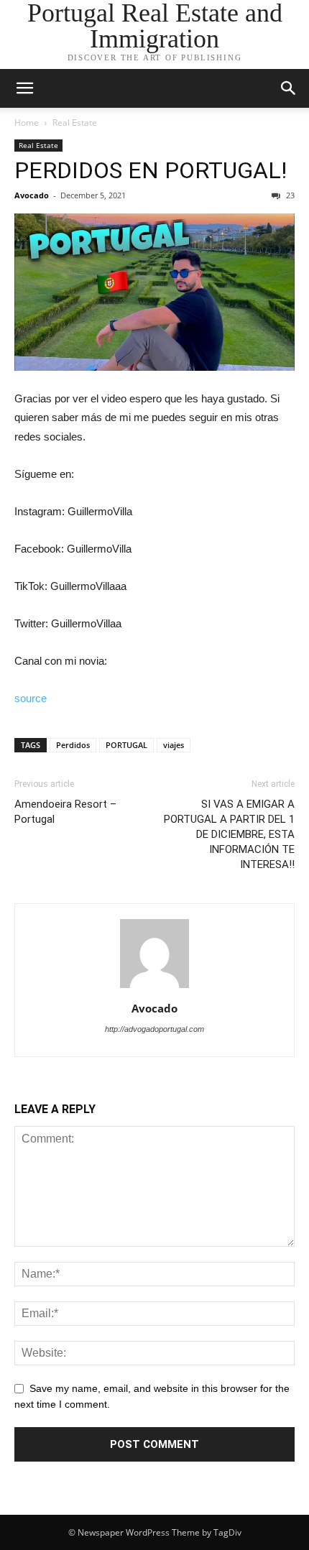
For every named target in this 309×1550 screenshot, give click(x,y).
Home (26, 122)
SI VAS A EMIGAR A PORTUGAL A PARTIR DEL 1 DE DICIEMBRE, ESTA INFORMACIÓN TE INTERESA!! (229, 834)
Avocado (31, 195)
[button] (289, 88)
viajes (173, 744)
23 (289, 195)
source (30, 698)
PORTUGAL (126, 744)
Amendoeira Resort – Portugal (65, 812)
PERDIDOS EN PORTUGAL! (150, 170)
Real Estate (74, 122)
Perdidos (73, 744)
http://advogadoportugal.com (154, 1029)
